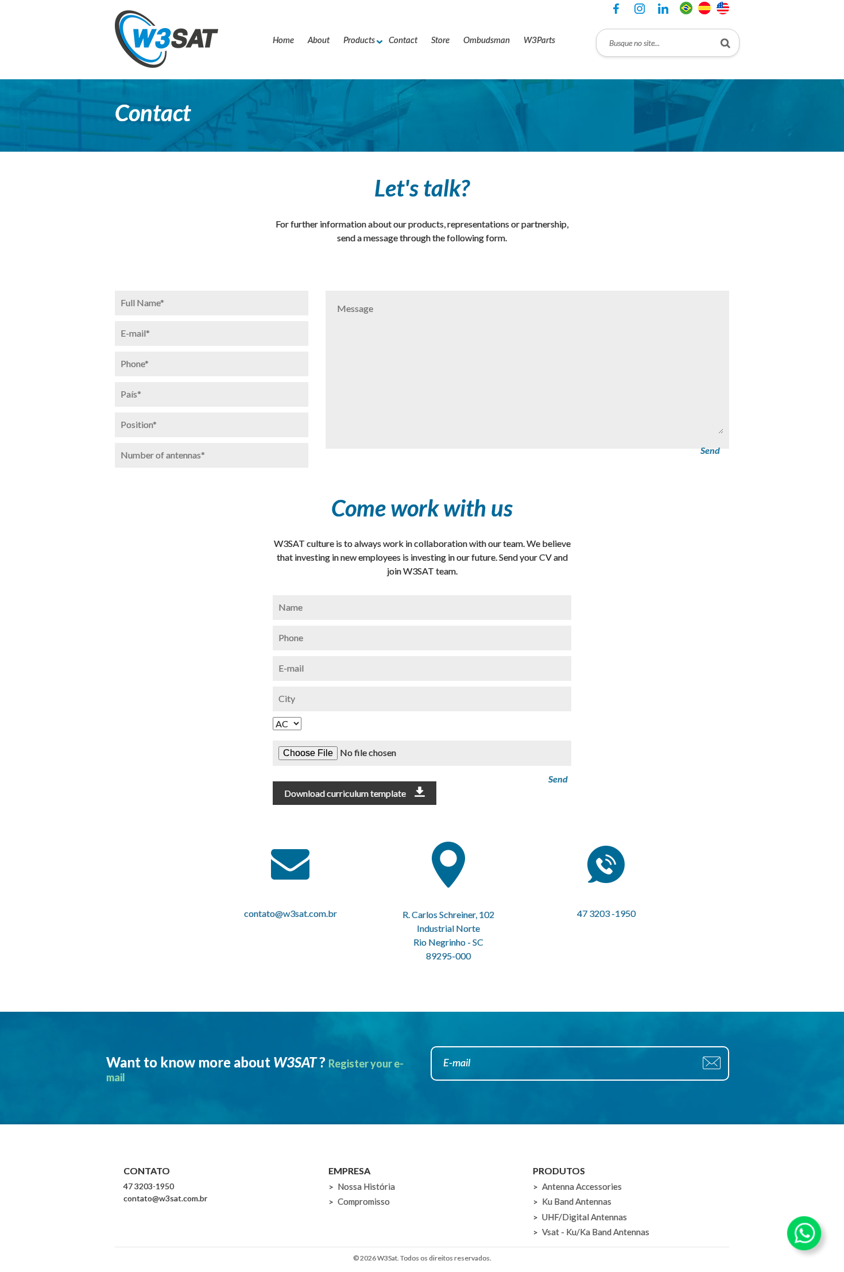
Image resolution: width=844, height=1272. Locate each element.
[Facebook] (616, 8)
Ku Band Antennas (576, 1201)
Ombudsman (486, 39)
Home (283, 39)
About (319, 39)
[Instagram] (639, 8)
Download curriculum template (345, 793)
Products (359, 39)
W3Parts (539, 39)
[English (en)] (723, 6)
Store (440, 39)
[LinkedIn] (663, 8)
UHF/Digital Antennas (584, 1217)
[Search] (725, 42)
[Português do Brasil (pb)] (686, 6)
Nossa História (366, 1186)
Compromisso (364, 1201)
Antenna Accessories (582, 1186)
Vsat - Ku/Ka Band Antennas (595, 1232)
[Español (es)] (704, 6)
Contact (403, 39)
